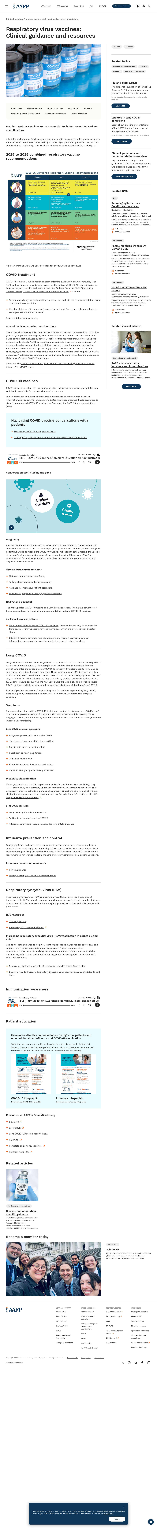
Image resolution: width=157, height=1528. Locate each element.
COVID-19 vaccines (55, 108)
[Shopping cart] (138, 6)
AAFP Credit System (89, 1348)
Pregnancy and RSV (19, 1152)
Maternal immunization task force (26, 576)
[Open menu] (6, 6)
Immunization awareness (55, 113)
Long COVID (73, 108)
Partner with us (87, 1312)
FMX (91, 6)
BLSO (83, 1338)
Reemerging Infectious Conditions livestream (125, 205)
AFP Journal (46, 6)
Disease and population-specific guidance (21, 1213)
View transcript (137, 1321)
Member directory (138, 1347)
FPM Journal (62, 6)
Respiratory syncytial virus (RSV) (25, 113)
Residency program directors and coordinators (89, 1326)
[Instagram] (129, 1362)
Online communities (139, 1343)
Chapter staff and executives (138, 1336)
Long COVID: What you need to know (28, 1133)
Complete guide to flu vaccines (25, 1146)
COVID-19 (14, 1122)
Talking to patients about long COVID (28, 818)
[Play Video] (11, 527)
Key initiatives (61, 1316)
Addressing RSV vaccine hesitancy (26, 927)
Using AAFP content (64, 1343)
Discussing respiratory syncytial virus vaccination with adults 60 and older (47, 966)
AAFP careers (61, 1321)
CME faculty (86, 1343)
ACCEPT (117, 1519)
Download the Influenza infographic (71, 1102)
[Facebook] (142, 1362)
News (58, 1331)
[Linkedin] (148, 1362)
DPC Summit (111, 1338)
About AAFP (61, 1312)
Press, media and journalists (63, 1336)
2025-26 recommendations (81, 403)
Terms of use (99, 1358)
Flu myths (14, 1139)
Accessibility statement (14, 1362)
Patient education (79, 113)
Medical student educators (88, 1317)
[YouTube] (135, 1362)
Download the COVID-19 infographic (26, 1102)
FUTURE (102, 6)
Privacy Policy (108, 1514)
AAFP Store (111, 1343)
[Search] (149, 6)
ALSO (83, 1334)
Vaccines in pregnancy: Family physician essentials (35, 593)
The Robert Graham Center (114, 1332)
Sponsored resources (140, 1331)
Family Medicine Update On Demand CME (128, 247)
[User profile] (143, 6)
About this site (72, 1358)
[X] (122, 1362)
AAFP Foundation (113, 1312)
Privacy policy (86, 1358)
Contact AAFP (62, 1326)
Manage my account (139, 1312)
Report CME (79, 6)
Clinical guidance (17, 870)
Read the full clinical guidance (21, 318)
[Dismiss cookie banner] (124, 1507)
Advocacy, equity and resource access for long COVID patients (41, 824)
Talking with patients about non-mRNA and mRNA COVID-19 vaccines (50, 437)
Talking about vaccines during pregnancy (30, 582)
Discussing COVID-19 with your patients (35, 431)
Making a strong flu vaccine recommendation (32, 875)
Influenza (88, 108)
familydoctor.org (113, 1316)
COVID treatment (34, 108)
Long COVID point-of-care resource (27, 812)
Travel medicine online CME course (129, 289)
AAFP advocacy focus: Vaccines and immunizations (129, 365)
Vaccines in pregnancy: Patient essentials (30, 587)
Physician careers (138, 1326)
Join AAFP (112, 1249)
